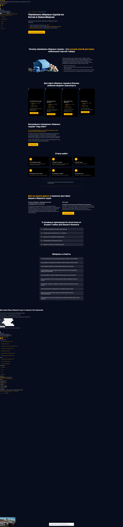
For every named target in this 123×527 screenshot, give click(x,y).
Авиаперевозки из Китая (5, 350)
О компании (3, 16)
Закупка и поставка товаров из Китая (7, 359)
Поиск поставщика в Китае (5, 361)
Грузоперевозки (4, 19)
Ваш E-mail (2, 324)
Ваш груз (1, 318)
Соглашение (16, 391)
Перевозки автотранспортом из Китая (7, 355)
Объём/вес (2, 320)
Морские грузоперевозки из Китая (7, 341)
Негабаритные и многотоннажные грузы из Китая (9, 346)
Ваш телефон (2, 325)
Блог (2, 26)
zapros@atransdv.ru (3, 2)
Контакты (2, 28)
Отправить (2, 326)
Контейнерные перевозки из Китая (7, 348)
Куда (1, 322)
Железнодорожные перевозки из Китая (8, 353)
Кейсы (2, 23)
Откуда (1, 321)
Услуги (2, 21)
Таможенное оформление (5, 363)
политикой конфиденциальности (65, 524)
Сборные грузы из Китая (5, 343)
